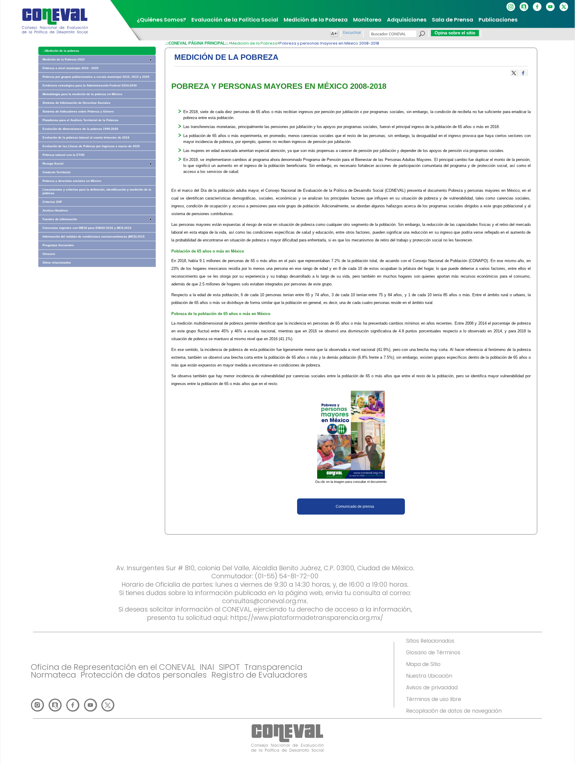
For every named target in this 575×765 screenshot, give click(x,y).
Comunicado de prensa (355, 506)
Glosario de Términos (433, 652)
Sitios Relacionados (430, 640)
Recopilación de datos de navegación (454, 710)
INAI (207, 667)
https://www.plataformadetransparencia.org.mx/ (306, 617)
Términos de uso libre (433, 699)
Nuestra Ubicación (429, 675)
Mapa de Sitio (423, 664)
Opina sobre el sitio (455, 32)
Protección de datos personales (144, 674)
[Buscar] (421, 34)
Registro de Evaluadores (259, 674)
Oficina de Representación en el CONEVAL (113, 667)
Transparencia (273, 667)
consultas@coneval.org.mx (264, 601)
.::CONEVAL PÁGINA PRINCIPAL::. (197, 43)
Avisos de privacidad (432, 687)
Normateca (53, 674)
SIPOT (229, 667)
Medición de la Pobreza (254, 43)
